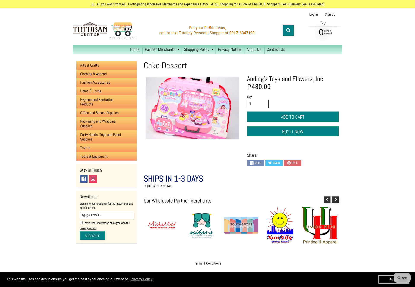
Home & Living (90, 90)
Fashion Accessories (95, 82)
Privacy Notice (229, 49)
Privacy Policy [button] (141, 279)
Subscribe (92, 236)
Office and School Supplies (99, 112)
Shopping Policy (199, 50)
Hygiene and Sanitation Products (96, 102)
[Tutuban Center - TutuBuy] (105, 30)
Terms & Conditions (207, 263)
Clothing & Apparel (93, 73)
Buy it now (292, 132)
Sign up (330, 14)
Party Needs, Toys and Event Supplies (100, 137)
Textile (85, 147)
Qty (249, 97)
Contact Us (276, 49)
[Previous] (327, 199)
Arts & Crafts (89, 65)
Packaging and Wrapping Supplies (98, 123)
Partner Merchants (163, 50)
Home (134, 49)
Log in (313, 14)
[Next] (335, 199)
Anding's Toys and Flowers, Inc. (286, 78)
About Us (254, 49)
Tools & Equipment (94, 156)
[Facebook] (84, 179)
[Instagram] (93, 179)
